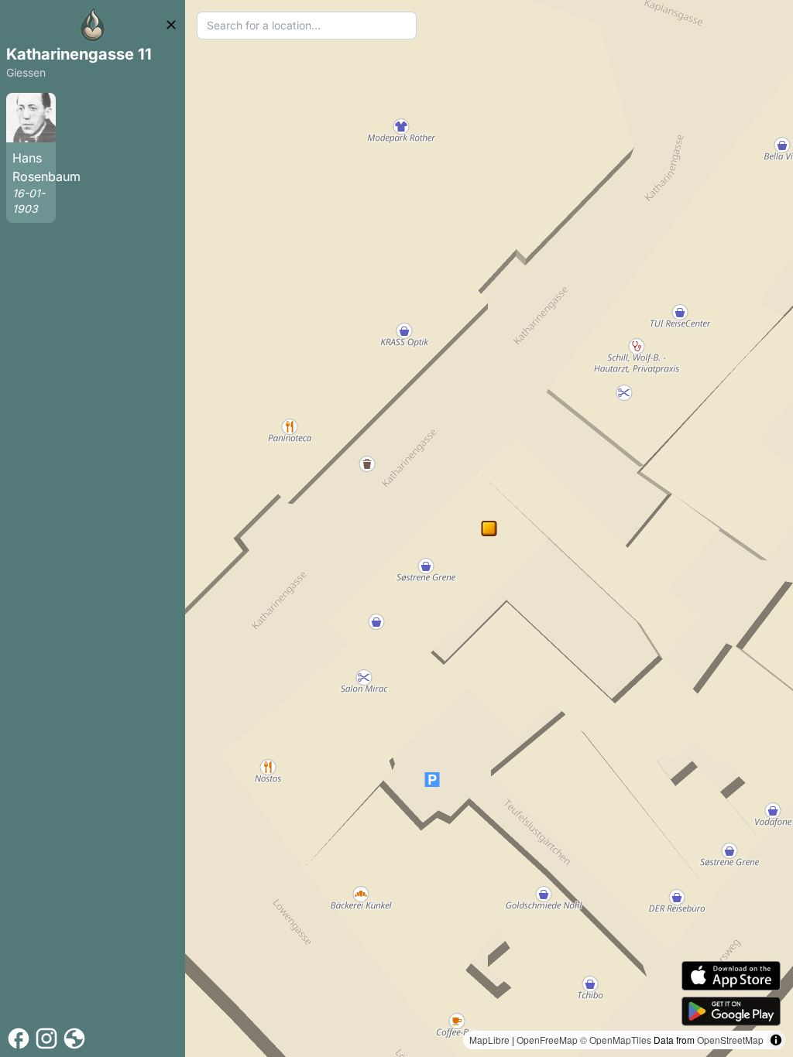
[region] (489, 528)
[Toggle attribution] (776, 1040)
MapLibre (489, 1039)
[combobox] (306, 25)
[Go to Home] (93, 24)
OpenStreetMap (730, 1039)
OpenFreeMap (547, 1039)
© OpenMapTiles (615, 1039)
